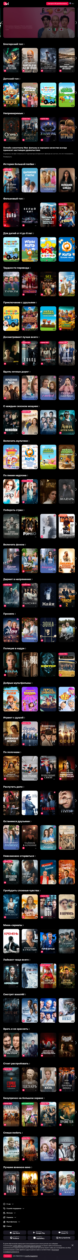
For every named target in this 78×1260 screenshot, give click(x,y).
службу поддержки (31, 1256)
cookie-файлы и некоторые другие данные (27, 1245)
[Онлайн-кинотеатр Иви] (6, 3)
